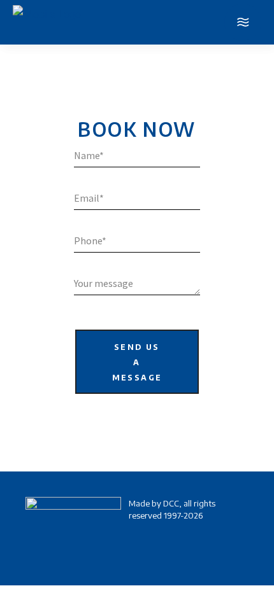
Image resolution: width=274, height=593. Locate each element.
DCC (171, 503)
